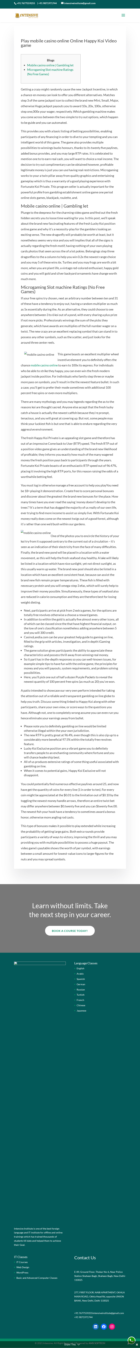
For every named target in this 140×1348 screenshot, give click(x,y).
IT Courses (22, 1262)
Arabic (80, 973)
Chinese (81, 1005)
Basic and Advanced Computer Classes (36, 1277)
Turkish (81, 994)
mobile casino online (44, 365)
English (80, 968)
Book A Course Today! (70, 930)
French (80, 1000)
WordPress (22, 1272)
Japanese (81, 1010)
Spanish (81, 978)
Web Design (22, 1267)
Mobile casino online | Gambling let (50, 65)
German (81, 984)
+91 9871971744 (47, 3)
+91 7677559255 (26, 3)
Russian (81, 989)
